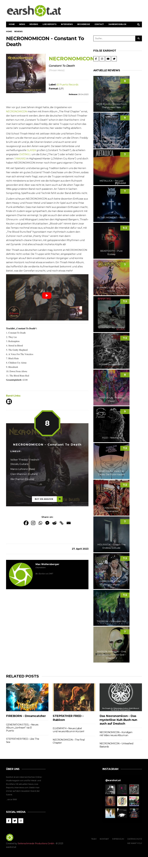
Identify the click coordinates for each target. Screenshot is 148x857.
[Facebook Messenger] (47, 523)
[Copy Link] (61, 523)
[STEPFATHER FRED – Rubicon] (74, 697)
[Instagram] (33, 523)
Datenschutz (134, 839)
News (22, 24)
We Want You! (134, 843)
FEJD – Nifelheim (111, 437)
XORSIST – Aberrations (111, 364)
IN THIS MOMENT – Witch (111, 217)
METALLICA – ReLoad (111, 180)
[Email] (68, 523)
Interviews (67, 24)
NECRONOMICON (16, 111)
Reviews (33, 24)
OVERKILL (25, 154)
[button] (110, 789)
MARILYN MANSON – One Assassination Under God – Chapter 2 (111, 654)
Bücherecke (83, 24)
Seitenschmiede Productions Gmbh (36, 843)
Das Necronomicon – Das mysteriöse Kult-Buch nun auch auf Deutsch (118, 719)
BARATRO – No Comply (111, 327)
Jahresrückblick (117, 24)
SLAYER (31, 150)
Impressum (118, 839)
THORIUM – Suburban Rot (111, 621)
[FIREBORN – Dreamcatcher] (27, 697)
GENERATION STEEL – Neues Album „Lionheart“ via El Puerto (22, 727)
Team (93, 839)
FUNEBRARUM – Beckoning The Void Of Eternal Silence (111, 140)
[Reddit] (54, 523)
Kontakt (104, 839)
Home (12, 24)
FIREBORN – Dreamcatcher (26, 716)
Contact (99, 24)
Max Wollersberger (47, 564)
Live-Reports (49, 24)
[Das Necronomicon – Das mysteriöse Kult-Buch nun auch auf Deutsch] (121, 697)
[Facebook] (26, 523)
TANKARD (20, 158)
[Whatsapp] (40, 523)
